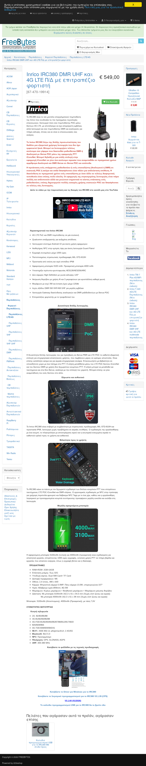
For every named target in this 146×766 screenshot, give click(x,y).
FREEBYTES (24, 757)
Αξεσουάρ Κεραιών (12, 233)
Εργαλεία (12, 159)
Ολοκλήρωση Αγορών (120, 47)
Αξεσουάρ (12, 100)
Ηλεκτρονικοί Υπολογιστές (13, 173)
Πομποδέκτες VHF (13, 333)
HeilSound (11, 165)
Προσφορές (132, 68)
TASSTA (10, 447)
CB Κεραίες (11, 122)
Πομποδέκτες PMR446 (13, 360)
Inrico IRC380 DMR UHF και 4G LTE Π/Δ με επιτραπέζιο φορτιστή (61, 79)
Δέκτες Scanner (10, 137)
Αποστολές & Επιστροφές (10, 497)
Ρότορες (11, 435)
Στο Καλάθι (112, 101)
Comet (10, 106)
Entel (9, 144)
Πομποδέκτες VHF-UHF (13, 342)
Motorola (11, 270)
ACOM (10, 76)
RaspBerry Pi (11, 422)
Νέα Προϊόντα (133, 114)
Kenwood (11, 246)
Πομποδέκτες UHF (13, 324)
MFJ (8, 258)
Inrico (9, 207)
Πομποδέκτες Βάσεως (13, 377)
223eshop (17, 763)
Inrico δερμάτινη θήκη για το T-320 (134, 141)
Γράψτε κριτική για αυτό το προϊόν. (133, 394)
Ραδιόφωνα (12, 429)
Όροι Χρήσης (10, 507)
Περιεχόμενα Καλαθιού (91, 47)
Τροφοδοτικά (13, 441)
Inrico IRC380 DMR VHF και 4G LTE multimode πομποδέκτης (136, 330)
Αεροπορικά (13, 94)
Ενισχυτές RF (12, 152)
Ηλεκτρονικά (13, 213)
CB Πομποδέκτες (13, 114)
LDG (9, 252)
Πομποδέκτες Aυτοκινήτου (13, 369)
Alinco (9, 82)
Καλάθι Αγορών (130, 159)
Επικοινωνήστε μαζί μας (11, 511)
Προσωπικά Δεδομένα (10, 503)
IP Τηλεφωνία (12, 200)
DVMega (10, 130)
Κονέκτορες (12, 240)
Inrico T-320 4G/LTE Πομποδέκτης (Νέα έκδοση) (136, 294)
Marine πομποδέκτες (13, 395)
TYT (8, 285)
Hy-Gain (10, 186)
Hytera (10, 180)
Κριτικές (34, 101)
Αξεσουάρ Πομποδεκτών (13, 404)
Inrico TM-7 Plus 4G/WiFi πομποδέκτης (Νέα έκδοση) (136, 280)
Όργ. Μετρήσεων (12, 292)
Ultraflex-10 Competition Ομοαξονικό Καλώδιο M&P (134, 94)
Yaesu (9, 459)
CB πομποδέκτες (13, 386)
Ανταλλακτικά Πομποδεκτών (13, 413)
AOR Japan (12, 88)
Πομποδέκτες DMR (13, 351)
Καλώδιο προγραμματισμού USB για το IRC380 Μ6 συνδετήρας (40, 743)
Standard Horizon (11, 277)
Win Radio (11, 453)
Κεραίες (11, 225)
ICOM (9, 192)
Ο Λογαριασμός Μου (89, 52)
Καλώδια (11, 219)
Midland (10, 264)
